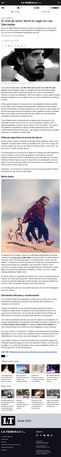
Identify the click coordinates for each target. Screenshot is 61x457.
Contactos (4, 450)
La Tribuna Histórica (6, 436)
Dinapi (19, 343)
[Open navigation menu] (2, 3)
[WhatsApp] (52, 435)
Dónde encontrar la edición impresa (11, 444)
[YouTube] (48, 435)
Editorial (3, 442)
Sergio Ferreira (20, 35)
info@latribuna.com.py (42, 442)
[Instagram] (37, 435)
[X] (41, 435)
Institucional (4, 439)
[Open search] (59, 2)
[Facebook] (44, 435)
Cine (7, 356)
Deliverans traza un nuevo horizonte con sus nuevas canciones (33, 352)
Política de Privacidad (7, 447)
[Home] (31, 3)
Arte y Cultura (7, 18)
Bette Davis (17, 257)
